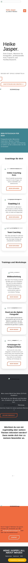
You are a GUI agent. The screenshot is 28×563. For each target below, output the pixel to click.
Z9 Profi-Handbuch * (10, 405)
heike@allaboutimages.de (11, 530)
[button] (24, 10)
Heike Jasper (11, 10)
